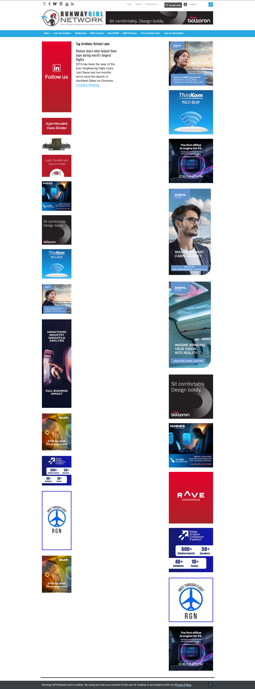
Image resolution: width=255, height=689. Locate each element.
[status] (210, 685)
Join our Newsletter (173, 33)
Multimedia (80, 33)
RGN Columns (97, 33)
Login (129, 4)
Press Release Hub (150, 33)
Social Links (175, 5)
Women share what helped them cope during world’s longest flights (96, 55)
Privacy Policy (151, 4)
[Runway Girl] (72, 26)
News (46, 33)
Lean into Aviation (62, 33)
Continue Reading (87, 85)
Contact (138, 4)
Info (185, 4)
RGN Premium (130, 33)
